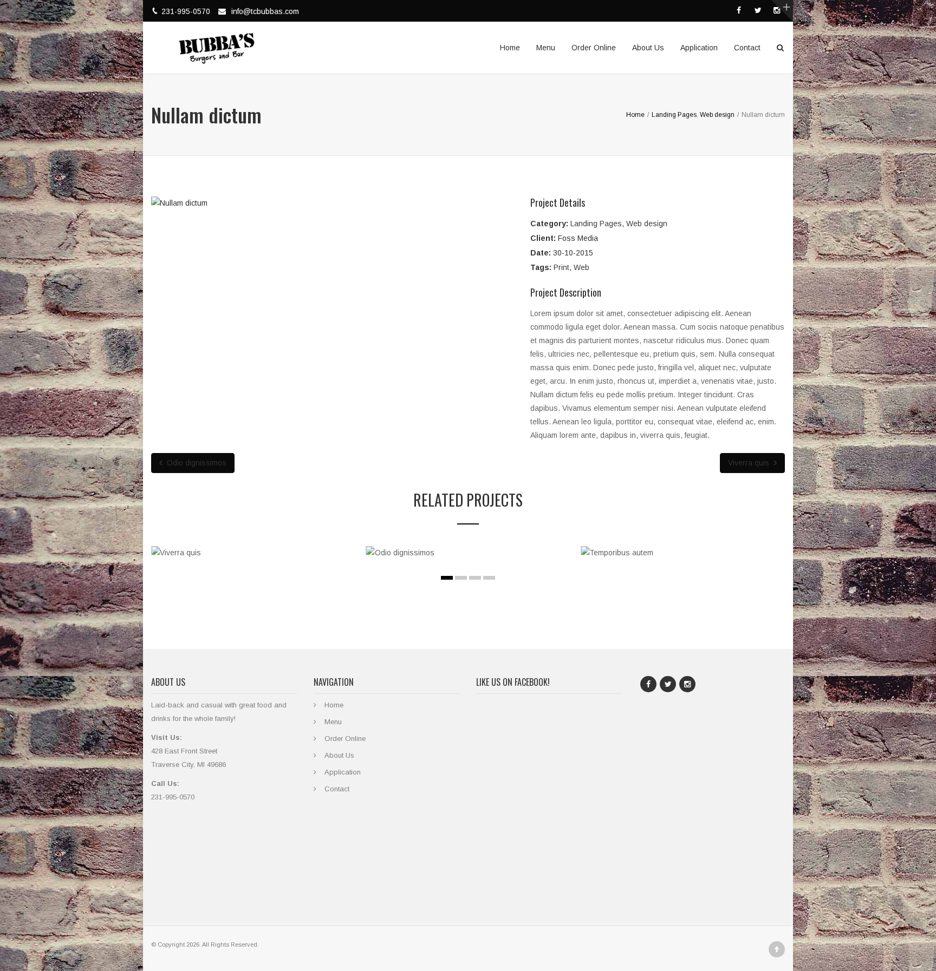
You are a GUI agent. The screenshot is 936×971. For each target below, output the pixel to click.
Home (510, 47)
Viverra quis (749, 462)
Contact (747, 47)
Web (581, 267)
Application (699, 47)
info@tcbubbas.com (265, 11)
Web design (646, 223)
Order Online (593, 47)
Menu (545, 47)
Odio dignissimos (195, 462)
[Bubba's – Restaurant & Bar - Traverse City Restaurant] (216, 42)
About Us (648, 47)
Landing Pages (596, 223)
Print (561, 267)
